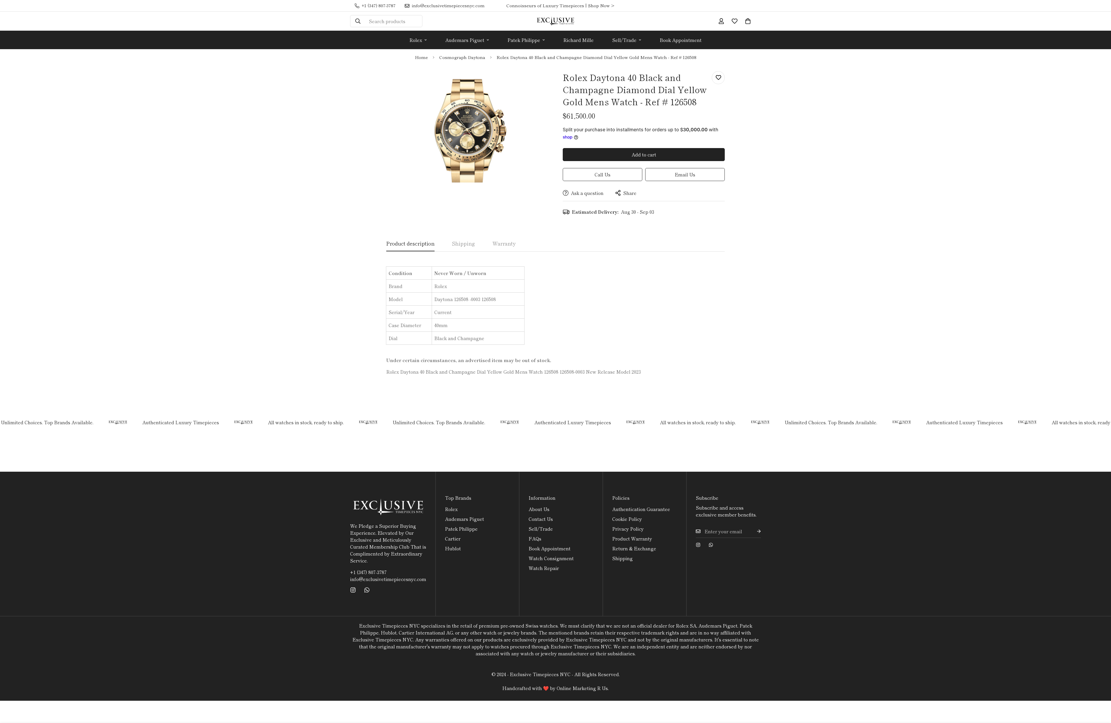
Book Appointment (681, 39)
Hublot (453, 548)
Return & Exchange (634, 548)
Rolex (415, 39)
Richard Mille (578, 39)
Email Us (685, 174)
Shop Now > (601, 5)
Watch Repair (544, 568)
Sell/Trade (624, 39)
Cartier (453, 538)
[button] (748, 21)
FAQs (535, 538)
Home (421, 57)
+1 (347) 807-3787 (368, 572)
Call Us (602, 174)
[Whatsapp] (367, 590)
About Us (539, 509)
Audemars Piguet (464, 39)
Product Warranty (632, 538)
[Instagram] (353, 590)
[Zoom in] (535, 81)
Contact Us (541, 518)
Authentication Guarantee (641, 509)
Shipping (622, 558)
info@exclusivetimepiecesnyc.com (388, 579)
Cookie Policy (627, 518)
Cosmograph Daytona (462, 57)
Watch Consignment (551, 558)
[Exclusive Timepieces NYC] (555, 21)
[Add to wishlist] (718, 77)
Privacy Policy (628, 528)
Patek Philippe (523, 39)
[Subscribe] (754, 531)
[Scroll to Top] (1099, 691)
